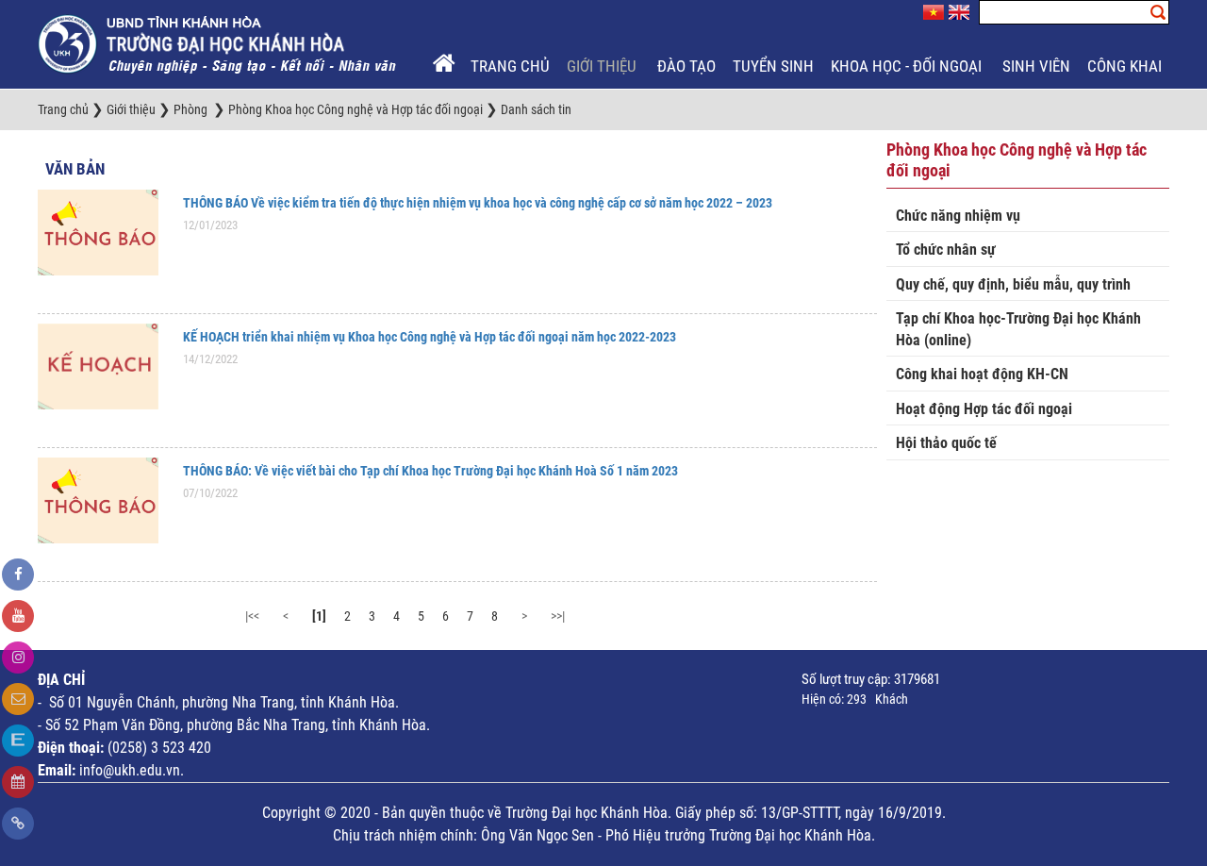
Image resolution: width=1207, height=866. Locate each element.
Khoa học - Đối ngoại (908, 66)
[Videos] (18, 616)
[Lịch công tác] (18, 782)
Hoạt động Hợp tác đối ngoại (984, 409)
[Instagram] (18, 657)
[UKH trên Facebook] (18, 574)
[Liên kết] (18, 824)
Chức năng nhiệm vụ (958, 216)
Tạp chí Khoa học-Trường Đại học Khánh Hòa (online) (1018, 329)
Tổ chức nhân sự (946, 249)
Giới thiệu (603, 66)
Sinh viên (1036, 66)
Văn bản (75, 168)
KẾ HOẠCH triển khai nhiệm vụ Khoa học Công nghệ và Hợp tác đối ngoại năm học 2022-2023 (429, 336)
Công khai (1126, 66)
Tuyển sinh (773, 66)
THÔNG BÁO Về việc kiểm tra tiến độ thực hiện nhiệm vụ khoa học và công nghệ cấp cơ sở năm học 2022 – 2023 (477, 202)
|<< (252, 616)
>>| (558, 616)
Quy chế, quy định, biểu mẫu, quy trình (1013, 284)
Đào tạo (686, 66)
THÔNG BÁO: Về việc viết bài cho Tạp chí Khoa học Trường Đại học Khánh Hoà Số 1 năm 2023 (430, 470)
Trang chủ (510, 66)
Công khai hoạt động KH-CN (982, 374)
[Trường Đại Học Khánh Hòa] (219, 43)
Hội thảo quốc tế (946, 443)
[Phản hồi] (18, 699)
